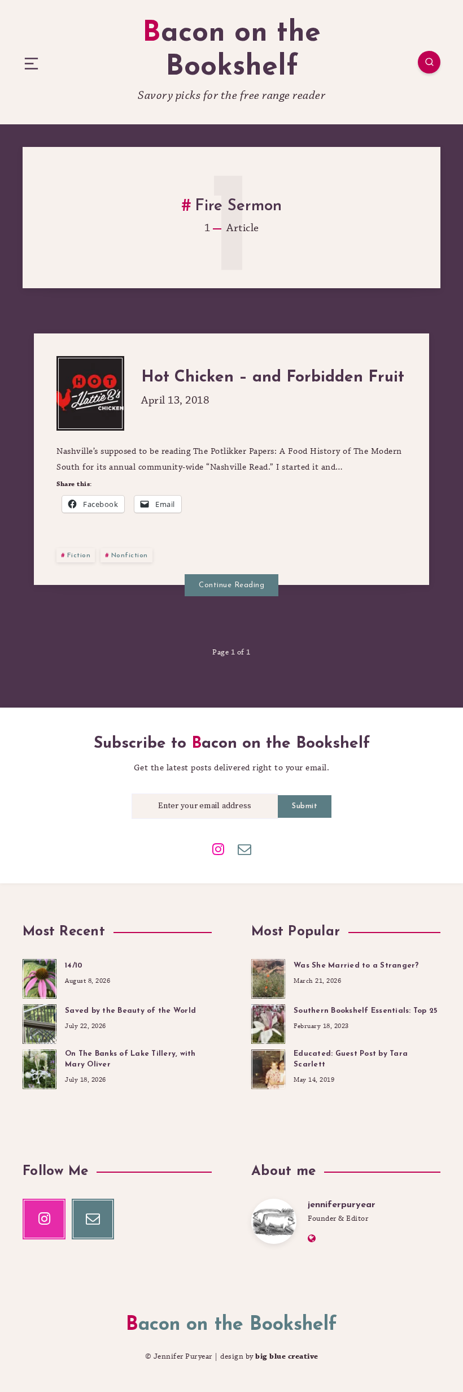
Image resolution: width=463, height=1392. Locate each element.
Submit (304, 806)
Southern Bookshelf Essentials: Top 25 (365, 1010)
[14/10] (39, 977)
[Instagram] (218, 848)
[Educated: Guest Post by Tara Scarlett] (268, 1068)
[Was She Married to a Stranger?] (268, 977)
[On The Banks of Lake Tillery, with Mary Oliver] (39, 1068)
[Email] (244, 848)
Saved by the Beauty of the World (130, 1010)
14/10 (73, 965)
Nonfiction (129, 555)
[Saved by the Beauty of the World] (39, 1022)
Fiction (79, 555)
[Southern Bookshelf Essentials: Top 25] (268, 1022)
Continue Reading (231, 585)
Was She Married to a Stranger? (356, 965)
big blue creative (286, 1356)
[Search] (429, 62)
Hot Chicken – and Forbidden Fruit (272, 377)
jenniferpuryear (341, 1204)
